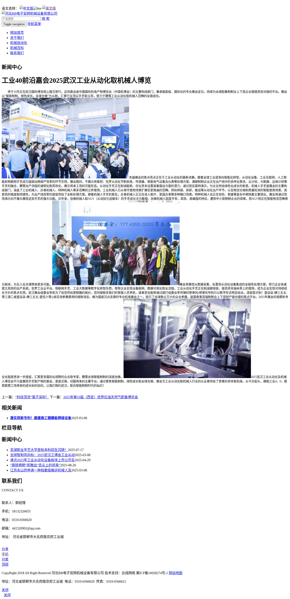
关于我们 (17, 38)
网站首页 (17, 32)
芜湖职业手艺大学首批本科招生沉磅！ (39, 450)
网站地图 (175, 573)
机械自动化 (18, 43)
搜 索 (45, 18)
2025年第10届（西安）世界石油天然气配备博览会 (100, 397)
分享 (5, 549)
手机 (5, 554)
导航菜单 (34, 24)
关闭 (7, 595)
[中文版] (26, 8)
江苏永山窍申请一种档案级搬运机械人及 (40, 470)
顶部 (5, 564)
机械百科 (17, 48)
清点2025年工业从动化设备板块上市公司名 (42, 460)
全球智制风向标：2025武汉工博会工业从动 (42, 455)
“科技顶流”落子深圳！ (32, 397)
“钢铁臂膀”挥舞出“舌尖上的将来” (35, 465)
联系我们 (17, 53)
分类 (5, 559)
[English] (49, 8)
